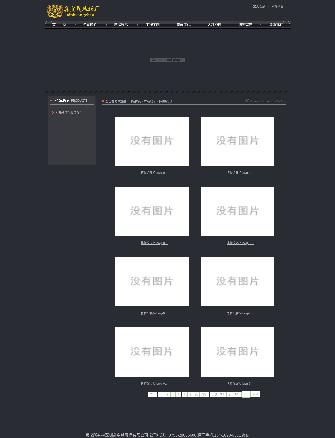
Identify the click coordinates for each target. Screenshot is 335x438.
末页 (205, 394)
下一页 (193, 394)
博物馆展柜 (166, 101)
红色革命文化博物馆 (69, 112)
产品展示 (150, 101)
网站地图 (277, 6)
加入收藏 (259, 6)
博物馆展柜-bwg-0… (154, 173)
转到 (255, 394)
